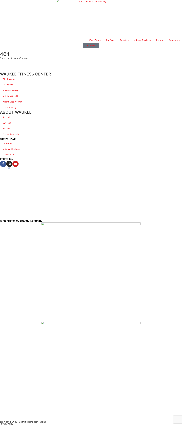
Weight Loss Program (12, 102)
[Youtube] (15, 164)
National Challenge (142, 40)
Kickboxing (7, 84)
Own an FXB (8, 154)
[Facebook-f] (3, 164)
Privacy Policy (6, 424)
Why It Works (95, 40)
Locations (7, 143)
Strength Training (10, 90)
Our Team (110, 40)
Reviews (160, 40)
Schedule (124, 40)
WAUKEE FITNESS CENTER (25, 74)
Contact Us (174, 40)
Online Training (9, 107)
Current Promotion (11, 134)
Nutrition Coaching (11, 96)
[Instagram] (9, 164)
